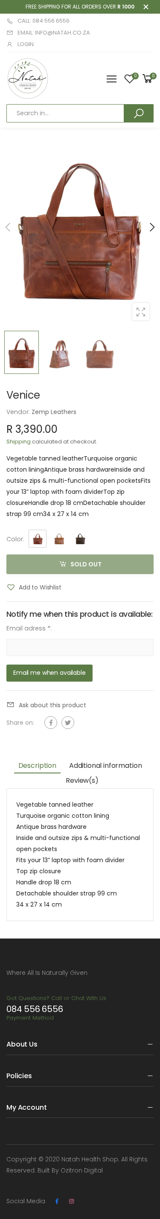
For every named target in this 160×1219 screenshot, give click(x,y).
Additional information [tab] (105, 765)
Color (15, 539)
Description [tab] (37, 765)
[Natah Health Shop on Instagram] (71, 1201)
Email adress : (29, 628)
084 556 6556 (34, 1009)
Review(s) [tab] (82, 780)
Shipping (18, 441)
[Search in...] (139, 113)
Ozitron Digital (82, 1170)
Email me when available (49, 672)
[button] (151, 227)
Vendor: (19, 412)
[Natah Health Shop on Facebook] (57, 1201)
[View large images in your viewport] (140, 311)
